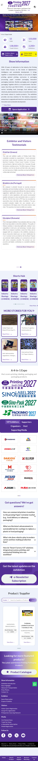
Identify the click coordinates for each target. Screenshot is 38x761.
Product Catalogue (21, 672)
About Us (4, 744)
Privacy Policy (22, 744)
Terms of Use (12, 744)
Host (25, 426)
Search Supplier (19, 758)
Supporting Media (19, 430)
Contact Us (34, 758)
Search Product (11, 758)
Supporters (26, 422)
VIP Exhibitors (13, 422)
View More (7, 105)
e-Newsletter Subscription (20, 579)
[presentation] (1, 20)
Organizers (16, 426)
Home (4, 757)
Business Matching (26, 758)
